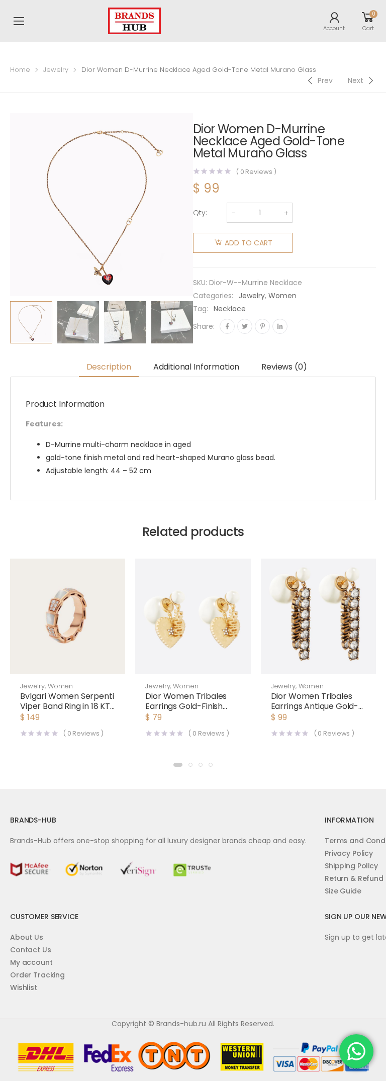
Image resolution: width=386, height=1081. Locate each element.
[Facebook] (227, 326)
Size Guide (343, 891)
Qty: (200, 213)
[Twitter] (244, 326)
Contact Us (30, 950)
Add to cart (248, 243)
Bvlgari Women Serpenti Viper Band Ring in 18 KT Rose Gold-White (67, 706)
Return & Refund (354, 878)
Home (20, 69)
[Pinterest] (262, 326)
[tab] (109, 367)
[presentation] (200, 322)
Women (282, 296)
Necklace (230, 309)
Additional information (196, 367)
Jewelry (55, 69)
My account (31, 962)
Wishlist (23, 987)
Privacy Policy (349, 853)
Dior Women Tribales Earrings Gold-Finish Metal (186, 706)
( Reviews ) (256, 171)
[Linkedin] (279, 326)
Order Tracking (37, 975)
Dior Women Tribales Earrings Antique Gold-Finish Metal (314, 706)
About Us (26, 937)
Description (108, 367)
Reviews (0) (284, 367)
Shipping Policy (351, 866)
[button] (67, 664)
